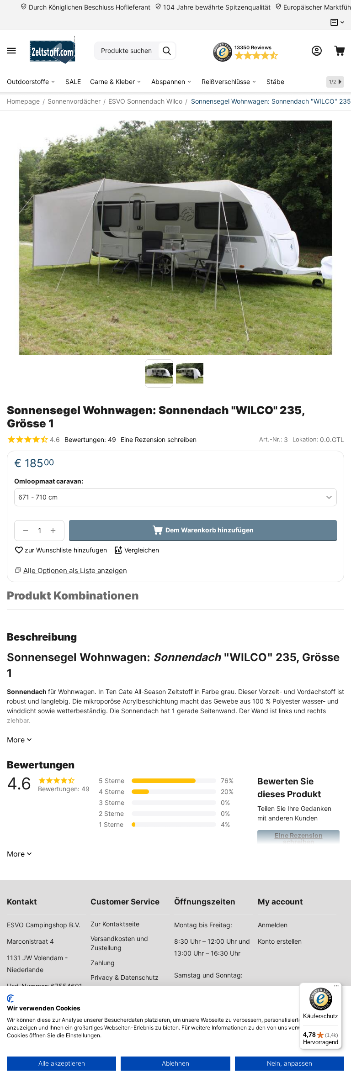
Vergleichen (141, 550)
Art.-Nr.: (270, 439)
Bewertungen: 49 (90, 439)
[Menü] (336, 988)
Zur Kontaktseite (114, 924)
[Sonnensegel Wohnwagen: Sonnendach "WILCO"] (175, 237)
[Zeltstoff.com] (55, 50)
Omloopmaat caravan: (48, 481)
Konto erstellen (280, 941)
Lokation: (305, 439)
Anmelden (272, 925)
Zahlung (102, 963)
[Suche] (167, 50)
